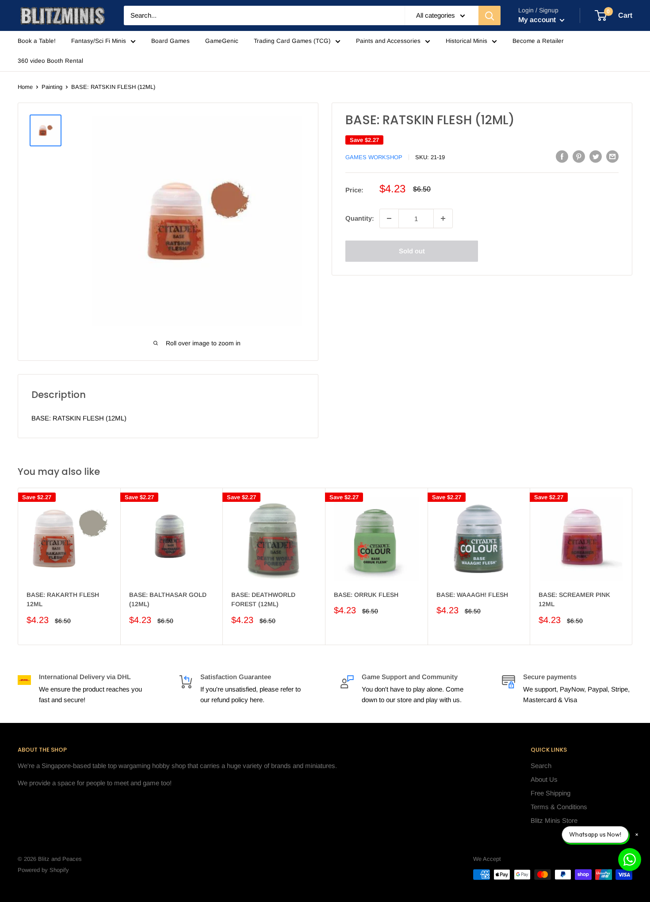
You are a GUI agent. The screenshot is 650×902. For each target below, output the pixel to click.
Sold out (412, 251)
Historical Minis (466, 41)
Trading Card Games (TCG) (292, 41)
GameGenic (221, 41)
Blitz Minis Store (554, 820)
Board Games (170, 41)
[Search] (489, 15)
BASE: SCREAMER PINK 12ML (574, 599)
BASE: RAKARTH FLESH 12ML (63, 599)
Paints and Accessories (388, 41)
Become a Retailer (538, 41)
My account (538, 19)
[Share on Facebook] (562, 156)
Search (541, 765)
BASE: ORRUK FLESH (366, 594)
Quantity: (359, 218)
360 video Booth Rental (50, 60)
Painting (52, 87)
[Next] (632, 566)
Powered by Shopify (43, 870)
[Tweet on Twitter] (595, 156)
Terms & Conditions (559, 806)
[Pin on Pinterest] (579, 156)
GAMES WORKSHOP (373, 157)
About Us (544, 779)
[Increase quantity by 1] (443, 218)
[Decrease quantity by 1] (389, 218)
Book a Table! (37, 41)
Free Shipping (550, 793)
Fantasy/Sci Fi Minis (98, 41)
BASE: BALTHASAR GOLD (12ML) (167, 599)
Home (25, 87)
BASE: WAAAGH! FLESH (472, 594)
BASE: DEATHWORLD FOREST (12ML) (263, 599)
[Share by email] (612, 156)
